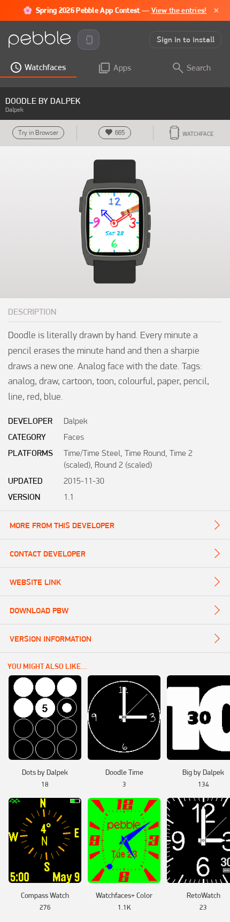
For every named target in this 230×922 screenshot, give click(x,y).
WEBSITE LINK (35, 582)
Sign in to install (185, 39)
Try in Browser (38, 132)
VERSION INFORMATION (50, 639)
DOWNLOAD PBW (39, 610)
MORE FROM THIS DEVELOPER (62, 525)
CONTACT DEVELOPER (48, 554)
